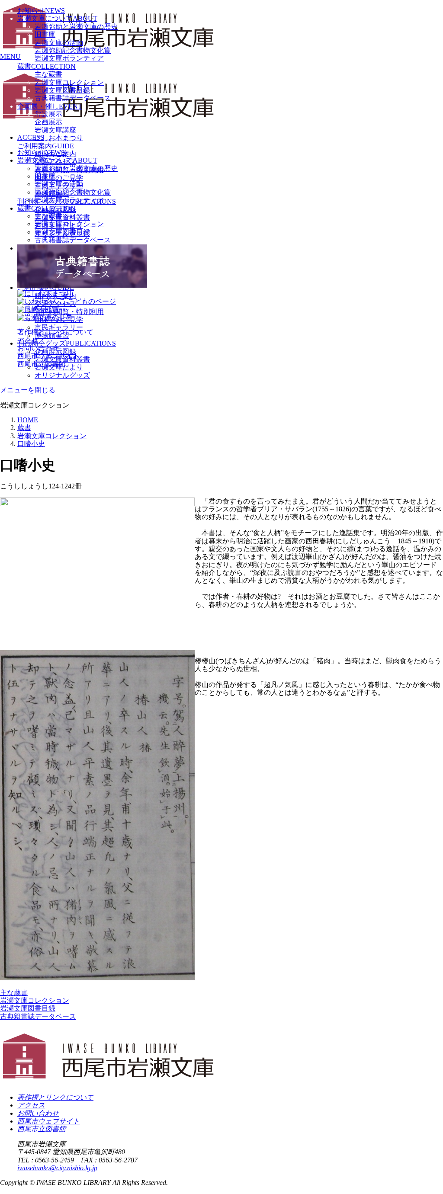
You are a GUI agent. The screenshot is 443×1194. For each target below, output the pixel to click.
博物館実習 (52, 193)
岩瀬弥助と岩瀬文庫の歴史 (76, 26)
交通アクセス (55, 161)
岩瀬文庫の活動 (59, 42)
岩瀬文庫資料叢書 (62, 217)
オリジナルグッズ (62, 375)
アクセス (31, 340)
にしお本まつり (59, 137)
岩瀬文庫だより (59, 225)
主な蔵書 (48, 74)
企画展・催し (49, 106)
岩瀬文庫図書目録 (62, 90)
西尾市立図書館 (41, 364)
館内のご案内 (55, 153)
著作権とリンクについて (55, 332)
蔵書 (46, 66)
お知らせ (41, 10)
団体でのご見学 (59, 177)
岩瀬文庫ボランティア (69, 58)
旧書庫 (45, 34)
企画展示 (48, 121)
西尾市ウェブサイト (48, 355)
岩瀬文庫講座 (55, 130)
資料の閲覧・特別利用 (69, 169)
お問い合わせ (38, 348)
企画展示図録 (55, 209)
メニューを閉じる (27, 390)
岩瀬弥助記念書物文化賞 (73, 50)
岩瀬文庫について (57, 18)
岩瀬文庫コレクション (69, 82)
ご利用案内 (45, 146)
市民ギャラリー (59, 185)
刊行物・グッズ (66, 201)
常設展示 (48, 114)
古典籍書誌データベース (73, 98)
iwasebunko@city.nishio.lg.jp (57, 1168)
